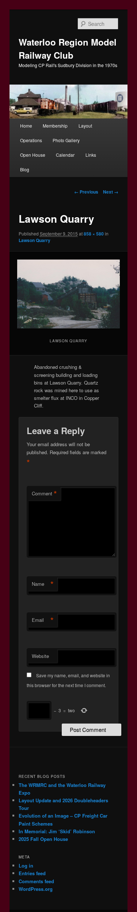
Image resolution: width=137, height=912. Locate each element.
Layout (85, 125)
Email (43, 620)
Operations (31, 140)
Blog (24, 169)
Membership (55, 125)
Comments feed (36, 881)
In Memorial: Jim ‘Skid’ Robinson (57, 831)
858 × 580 (94, 233)
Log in (26, 865)
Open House (32, 155)
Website (40, 655)
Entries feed (32, 873)
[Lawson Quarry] (68, 294)
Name (43, 584)
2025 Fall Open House (43, 838)
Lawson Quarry (34, 240)
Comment (44, 493)
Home (26, 125)
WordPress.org (36, 888)
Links (90, 155)
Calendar (65, 155)
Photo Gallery (66, 140)
